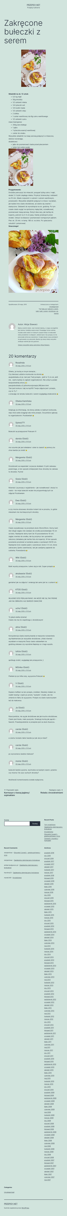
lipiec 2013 (48, 974)
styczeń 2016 (49, 898)
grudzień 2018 (49, 853)
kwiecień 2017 (49, 870)
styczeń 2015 (49, 923)
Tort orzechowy (49, 825)
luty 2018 (47, 856)
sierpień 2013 (48, 971)
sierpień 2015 (48, 909)
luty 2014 (47, 954)
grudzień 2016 (49, 875)
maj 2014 (47, 946)
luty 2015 (47, 920)
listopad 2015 (49, 901)
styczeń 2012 (49, 1025)
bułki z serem (44, 311)
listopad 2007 (49, 1163)
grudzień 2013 (49, 960)
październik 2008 (50, 1132)
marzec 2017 (48, 872)
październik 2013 (50, 965)
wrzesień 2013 (49, 968)
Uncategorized (53, 306)
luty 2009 (47, 1121)
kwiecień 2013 (49, 982)
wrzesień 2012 (49, 1002)
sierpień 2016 (48, 884)
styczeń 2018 (49, 858)
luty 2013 (47, 988)
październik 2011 (50, 1033)
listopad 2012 (49, 997)
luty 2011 (47, 1053)
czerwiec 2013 (49, 977)
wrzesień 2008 (49, 1135)
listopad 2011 (48, 1030)
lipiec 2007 (48, 1174)
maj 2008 (47, 1146)
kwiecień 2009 (49, 1115)
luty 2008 (47, 1154)
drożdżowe (52, 311)
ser (57, 311)
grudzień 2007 (49, 1160)
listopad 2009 (49, 1095)
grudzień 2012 (49, 994)
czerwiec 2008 (49, 1143)
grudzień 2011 (49, 1028)
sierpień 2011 (48, 1039)
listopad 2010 (49, 1061)
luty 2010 (47, 1087)
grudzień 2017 (49, 861)
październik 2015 (50, 903)
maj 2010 (47, 1078)
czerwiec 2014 (49, 943)
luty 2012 (47, 1022)
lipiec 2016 (48, 887)
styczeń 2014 (49, 957)
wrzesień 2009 (49, 1101)
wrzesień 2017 (49, 864)
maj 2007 (47, 1180)
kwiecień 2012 (49, 1016)
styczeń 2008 (49, 1157)
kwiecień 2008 (49, 1149)
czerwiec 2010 (49, 1075)
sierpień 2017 (48, 867)
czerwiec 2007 (49, 1177)
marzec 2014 (48, 951)
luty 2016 (47, 895)
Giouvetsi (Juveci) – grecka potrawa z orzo (52, 835)
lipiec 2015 (48, 912)
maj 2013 (47, 980)
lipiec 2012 (48, 1008)
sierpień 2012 (48, 1005)
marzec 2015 (48, 918)
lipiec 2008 (48, 1140)
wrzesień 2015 (49, 906)
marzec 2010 (48, 1084)
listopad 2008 (49, 1129)
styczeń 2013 (49, 991)
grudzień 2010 (49, 1059)
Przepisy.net (33, 5)
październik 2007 (50, 1166)
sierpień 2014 (49, 937)
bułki (37, 311)
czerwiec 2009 (49, 1109)
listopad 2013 (49, 963)
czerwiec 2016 (49, 889)
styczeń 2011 (48, 1056)
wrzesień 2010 (49, 1067)
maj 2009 (47, 1112)
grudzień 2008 (49, 1126)
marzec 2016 (48, 892)
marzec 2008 (48, 1152)
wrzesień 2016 (49, 881)
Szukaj (6, 820)
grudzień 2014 (49, 926)
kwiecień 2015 (49, 915)
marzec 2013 (48, 985)
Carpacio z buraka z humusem (51, 839)
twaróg (56, 313)
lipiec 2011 (47, 1042)
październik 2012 (50, 999)
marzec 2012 (48, 1019)
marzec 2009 (48, 1118)
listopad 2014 (49, 929)
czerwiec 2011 (49, 1044)
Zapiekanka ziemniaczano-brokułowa (53, 828)
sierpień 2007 (49, 1171)
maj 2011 (47, 1047)
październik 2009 (50, 1098)
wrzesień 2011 (49, 1036)
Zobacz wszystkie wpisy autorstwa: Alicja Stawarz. (34, 345)
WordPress (25, 1208)
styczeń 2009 (49, 1123)
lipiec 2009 (48, 1106)
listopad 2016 (49, 878)
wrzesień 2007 (49, 1168)
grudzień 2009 (49, 1092)
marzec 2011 (48, 1050)
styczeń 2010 (49, 1090)
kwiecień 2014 (49, 949)
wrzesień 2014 (49, 934)
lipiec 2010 (48, 1073)
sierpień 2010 (48, 1070)
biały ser (44, 309)
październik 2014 (50, 932)
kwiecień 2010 (49, 1081)
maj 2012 (47, 1013)
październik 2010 (50, 1064)
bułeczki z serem (53, 309)
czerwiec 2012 (49, 1011)
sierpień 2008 (49, 1137)
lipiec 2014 (48, 940)
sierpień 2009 (49, 1104)
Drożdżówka (48, 832)
